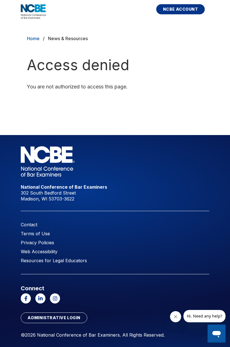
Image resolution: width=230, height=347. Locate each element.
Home (33, 38)
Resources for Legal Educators (54, 260)
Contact (29, 224)
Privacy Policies (37, 242)
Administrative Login (53, 317)
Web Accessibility (39, 251)
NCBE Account (180, 9)
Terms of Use (35, 233)
